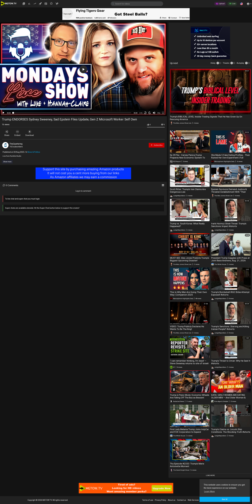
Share (6, 135)
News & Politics (34, 152)
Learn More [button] (209, 491)
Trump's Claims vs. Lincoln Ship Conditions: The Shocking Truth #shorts (230, 430)
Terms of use (147, 500)
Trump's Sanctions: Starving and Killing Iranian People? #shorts (230, 327)
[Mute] (154, 113)
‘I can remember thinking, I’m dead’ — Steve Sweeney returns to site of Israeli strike (189, 363)
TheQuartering (16, 144)
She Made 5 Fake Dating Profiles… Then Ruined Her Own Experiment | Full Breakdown (230, 158)
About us (171, 500)
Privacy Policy (160, 500)
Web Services (193, 500)
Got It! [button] (225, 499)
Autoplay (240, 63)
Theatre (226, 63)
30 (145, 112)
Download (29, 135)
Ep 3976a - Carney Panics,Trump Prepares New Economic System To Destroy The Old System (187, 158)
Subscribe (157, 145)
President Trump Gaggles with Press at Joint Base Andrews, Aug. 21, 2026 (230, 259)
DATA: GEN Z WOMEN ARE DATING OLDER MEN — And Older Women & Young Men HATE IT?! (228, 398)
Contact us (181, 500)
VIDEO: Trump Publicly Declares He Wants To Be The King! (187, 327)
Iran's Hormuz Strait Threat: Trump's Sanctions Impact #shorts (228, 224)
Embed (17, 135)
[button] (241, 3)
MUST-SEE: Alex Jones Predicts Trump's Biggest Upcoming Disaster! (189, 259)
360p (158, 113)
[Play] (3, 113)
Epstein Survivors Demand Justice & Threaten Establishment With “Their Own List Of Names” (229, 192)
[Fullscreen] (163, 113)
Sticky (213, 63)
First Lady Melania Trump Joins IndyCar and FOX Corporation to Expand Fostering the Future (189, 432)
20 (149, 112)
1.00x (141, 113)
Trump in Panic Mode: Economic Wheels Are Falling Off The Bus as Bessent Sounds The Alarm (189, 398)
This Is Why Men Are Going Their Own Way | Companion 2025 (188, 293)
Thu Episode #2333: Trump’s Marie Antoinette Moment (187, 465)
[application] (83, 69)
